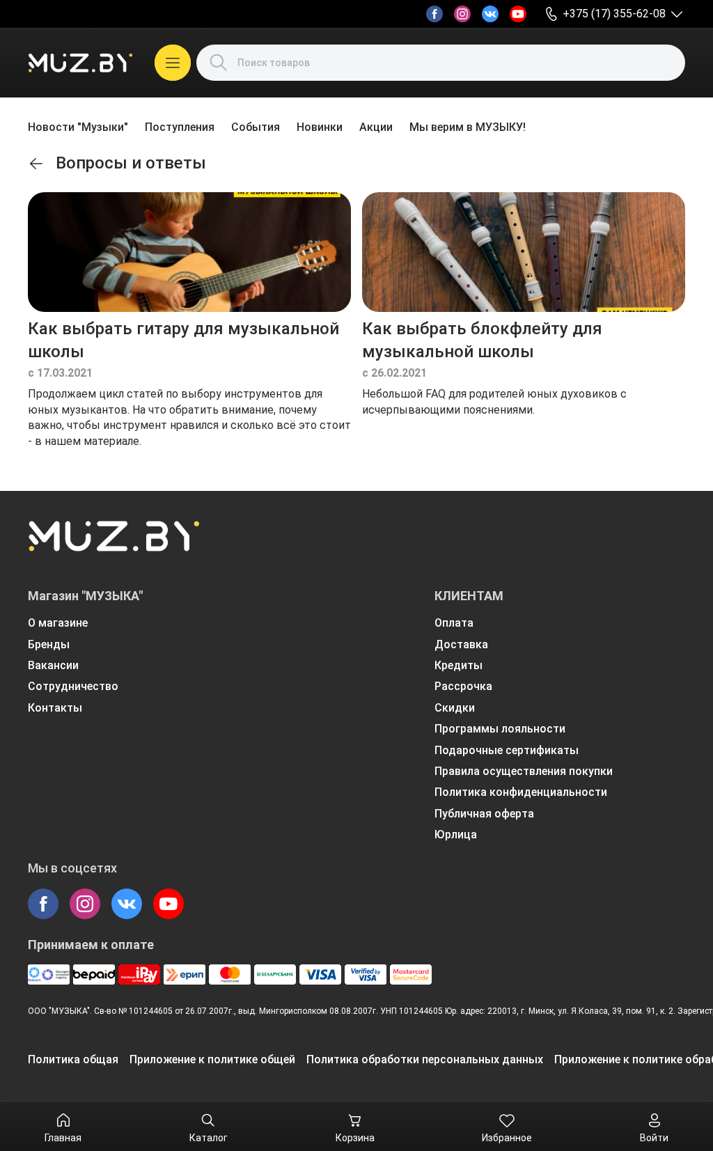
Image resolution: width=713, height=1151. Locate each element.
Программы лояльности (499, 728)
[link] (36, 163)
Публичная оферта (484, 813)
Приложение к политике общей (212, 1059)
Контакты (55, 707)
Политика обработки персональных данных (424, 1059)
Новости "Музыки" (78, 127)
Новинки (320, 127)
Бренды (49, 644)
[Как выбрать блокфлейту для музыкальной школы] (523, 252)
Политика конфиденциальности (520, 792)
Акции (376, 127)
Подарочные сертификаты (506, 750)
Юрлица (455, 834)
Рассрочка (463, 686)
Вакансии (53, 665)
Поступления (179, 127)
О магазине (58, 622)
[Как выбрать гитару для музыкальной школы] (189, 252)
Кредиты (458, 665)
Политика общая (73, 1059)
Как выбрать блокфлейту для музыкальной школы (482, 340)
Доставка (461, 644)
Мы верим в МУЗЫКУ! (467, 127)
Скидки (454, 707)
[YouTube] (518, 14)
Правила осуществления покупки (523, 771)
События (255, 127)
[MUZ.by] (80, 63)
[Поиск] (218, 63)
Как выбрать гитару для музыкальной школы (183, 340)
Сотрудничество (73, 686)
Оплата (453, 622)
